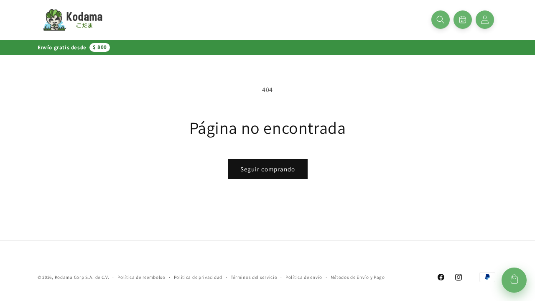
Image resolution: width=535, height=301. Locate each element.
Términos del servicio (254, 277)
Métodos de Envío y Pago (358, 277)
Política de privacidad (198, 277)
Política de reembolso (141, 277)
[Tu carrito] (514, 280)
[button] (440, 19)
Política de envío (303, 277)
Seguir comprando (267, 169)
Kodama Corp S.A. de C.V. (82, 277)
